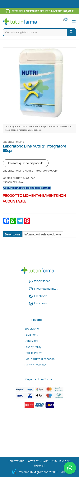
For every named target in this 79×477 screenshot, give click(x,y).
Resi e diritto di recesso (40, 359)
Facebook (40, 296)
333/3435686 (42, 281)
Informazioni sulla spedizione (43, 234)
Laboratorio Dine (13, 141)
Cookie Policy (33, 353)
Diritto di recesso (35, 365)
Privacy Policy (33, 347)
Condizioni (31, 341)
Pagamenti (31, 334)
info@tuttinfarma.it (46, 288)
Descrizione (12, 234)
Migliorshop (41, 472)
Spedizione (32, 328)
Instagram (40, 303)
